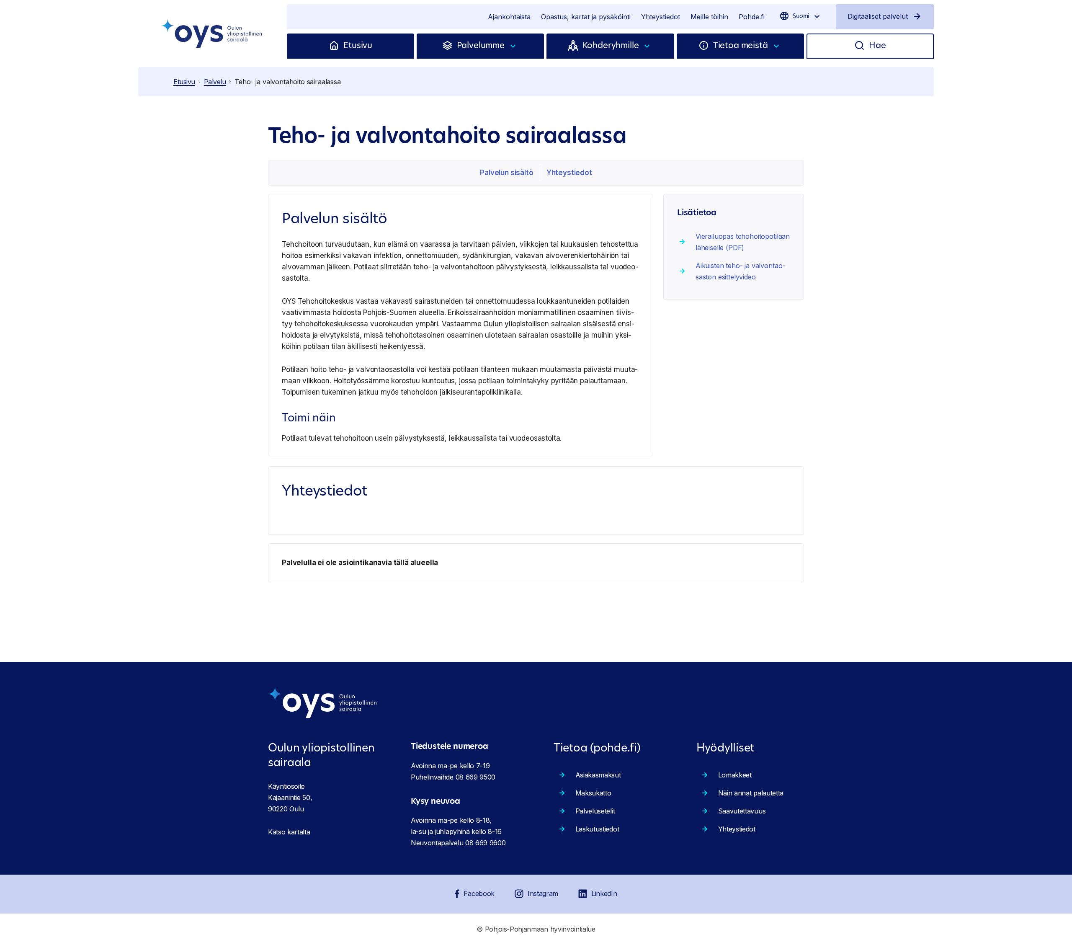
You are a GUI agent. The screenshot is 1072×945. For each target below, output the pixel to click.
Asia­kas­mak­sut (598, 775)
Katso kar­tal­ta (289, 832)
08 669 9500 (475, 777)
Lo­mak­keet (735, 775)
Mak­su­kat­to (593, 793)
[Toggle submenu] (513, 46)
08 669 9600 (485, 843)
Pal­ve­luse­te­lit (595, 811)
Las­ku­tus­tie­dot (597, 829)
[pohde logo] (212, 33)
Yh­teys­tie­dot (569, 172)
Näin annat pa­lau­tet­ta (750, 793)
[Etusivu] (336, 46)
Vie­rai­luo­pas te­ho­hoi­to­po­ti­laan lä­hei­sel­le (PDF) (743, 242)
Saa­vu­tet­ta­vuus (742, 811)
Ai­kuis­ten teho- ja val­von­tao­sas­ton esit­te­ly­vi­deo (741, 271)
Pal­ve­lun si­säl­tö (506, 172)
